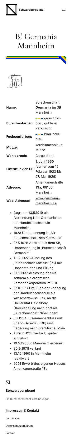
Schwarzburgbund (31, 9)
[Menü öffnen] (64, 9)
